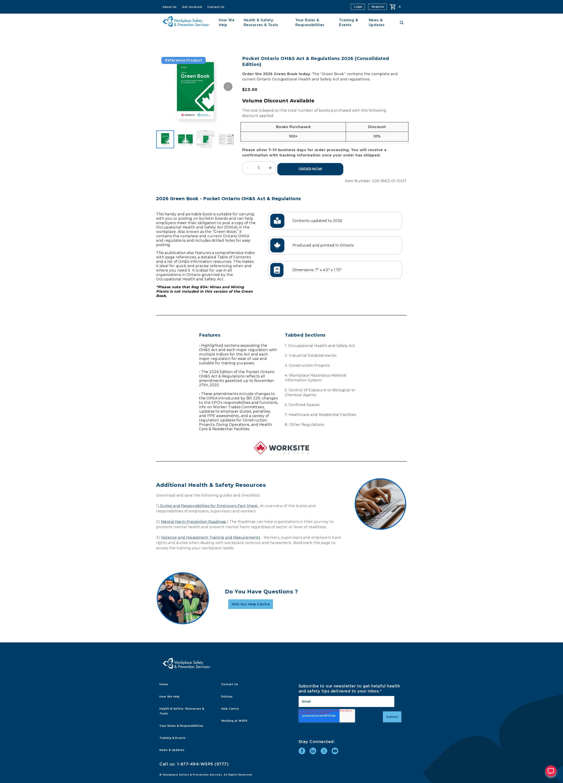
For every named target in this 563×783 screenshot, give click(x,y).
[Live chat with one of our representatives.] (550, 770)
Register (378, 6)
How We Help (169, 696)
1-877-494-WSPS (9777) (203, 764)
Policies (227, 696)
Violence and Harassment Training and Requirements (210, 537)
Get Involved (192, 7)
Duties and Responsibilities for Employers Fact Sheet (209, 506)
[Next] (228, 86)
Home (163, 684)
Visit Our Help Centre (251, 604)
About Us (169, 7)
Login (358, 6)
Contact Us (215, 7)
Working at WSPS (234, 720)
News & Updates (171, 750)
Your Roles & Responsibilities (181, 725)
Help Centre (230, 708)
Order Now (310, 169)
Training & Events (172, 738)
